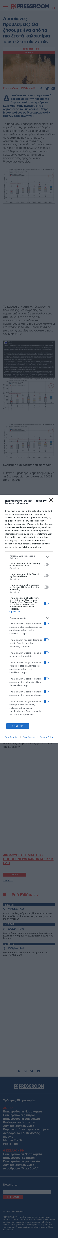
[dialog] (29, 619)
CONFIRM (17, 726)
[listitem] (29, 557)
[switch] (46, 564)
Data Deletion (11, 737)
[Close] (52, 501)
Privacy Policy (46, 737)
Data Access (29, 737)
